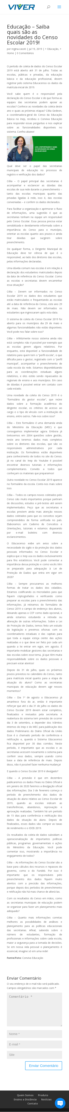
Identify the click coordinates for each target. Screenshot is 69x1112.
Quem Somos (25, 1095)
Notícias (46, 1099)
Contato (32, 1103)
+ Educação (51, 49)
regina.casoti (19, 49)
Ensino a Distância (25, 1099)
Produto (43, 1095)
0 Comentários (25, 53)
